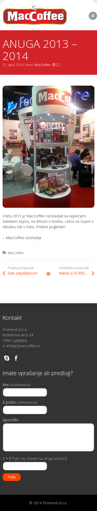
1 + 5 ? (34, 458)
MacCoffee (42, 65)
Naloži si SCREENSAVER (76, 273)
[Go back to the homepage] (35, 15)
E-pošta (19, 402)
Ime (16, 384)
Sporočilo (10, 419)
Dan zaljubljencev (22, 273)
